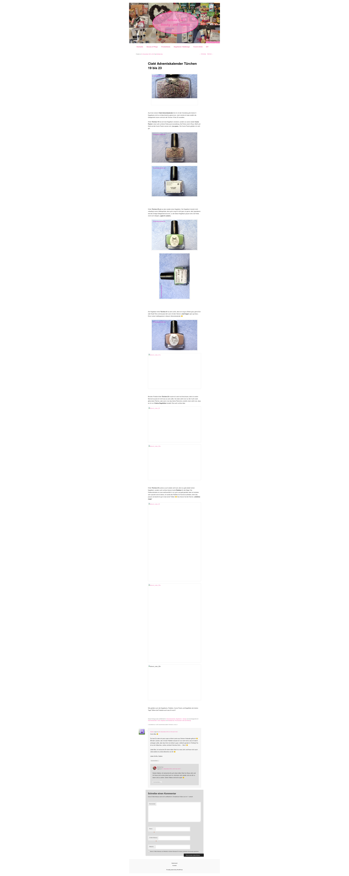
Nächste (210, 54)
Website (151, 846)
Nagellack (163, 720)
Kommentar (152, 804)
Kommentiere (155, 760)
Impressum (174, 863)
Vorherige (203, 54)
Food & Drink (198, 47)
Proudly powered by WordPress (174, 869)
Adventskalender (170, 719)
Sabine (152, 732)
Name (152, 829)
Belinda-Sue (159, 54)
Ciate (158, 720)
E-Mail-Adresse (153, 838)
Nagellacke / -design (181, 719)
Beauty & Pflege (152, 47)
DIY (207, 47)
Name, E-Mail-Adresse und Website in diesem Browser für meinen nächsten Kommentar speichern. (174, 851)
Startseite (140, 47)
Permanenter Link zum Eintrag (183, 720)
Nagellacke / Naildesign (182, 47)
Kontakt (175, 865)
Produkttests (165, 47)
